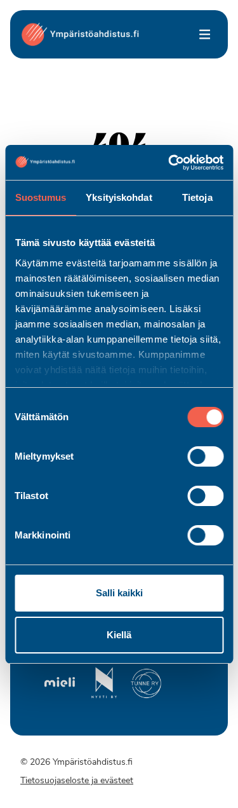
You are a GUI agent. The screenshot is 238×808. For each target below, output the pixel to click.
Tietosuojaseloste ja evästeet (76, 781)
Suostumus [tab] (41, 197)
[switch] (205, 456)
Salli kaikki (119, 592)
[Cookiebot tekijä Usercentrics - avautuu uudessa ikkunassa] (169, 162)
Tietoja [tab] (197, 197)
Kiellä (119, 634)
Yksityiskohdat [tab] (119, 197)
